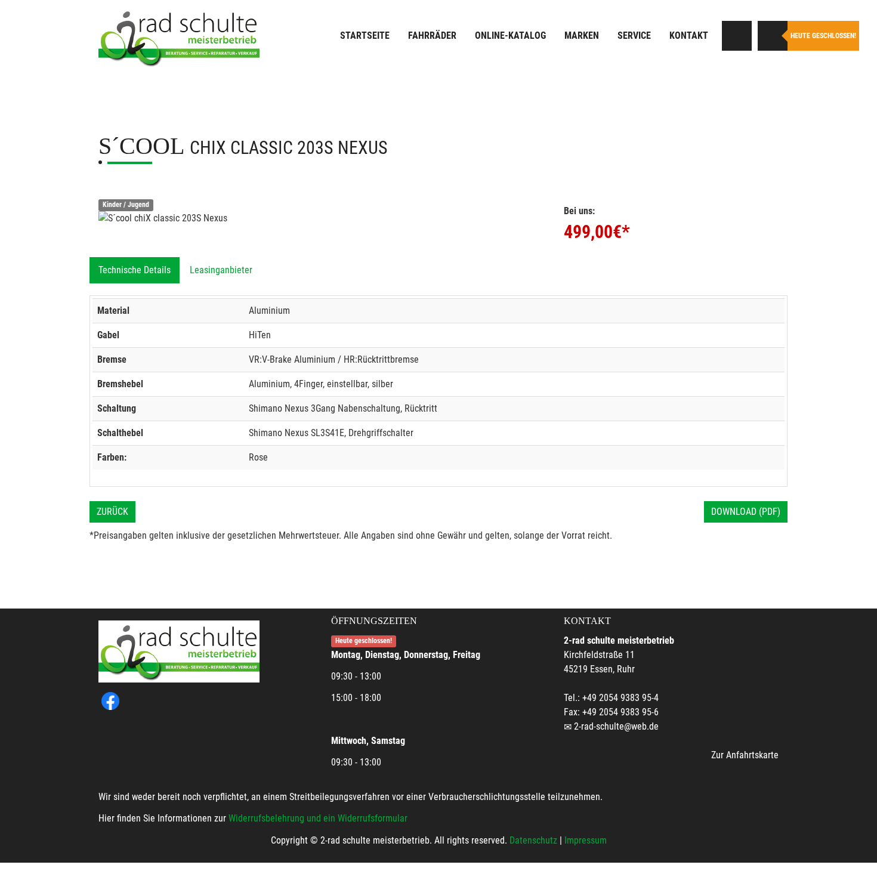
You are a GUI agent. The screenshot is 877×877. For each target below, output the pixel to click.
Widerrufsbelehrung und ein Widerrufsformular (317, 818)
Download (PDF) (745, 511)
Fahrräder (432, 35)
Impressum (585, 840)
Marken (581, 35)
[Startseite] (179, 37)
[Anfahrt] (737, 36)
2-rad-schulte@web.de (616, 726)
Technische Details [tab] (134, 270)
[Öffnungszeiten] (773, 36)
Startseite (365, 35)
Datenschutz (533, 840)
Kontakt (688, 35)
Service (634, 35)
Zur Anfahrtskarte (745, 755)
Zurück (112, 511)
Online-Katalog (510, 35)
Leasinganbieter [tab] (221, 270)
